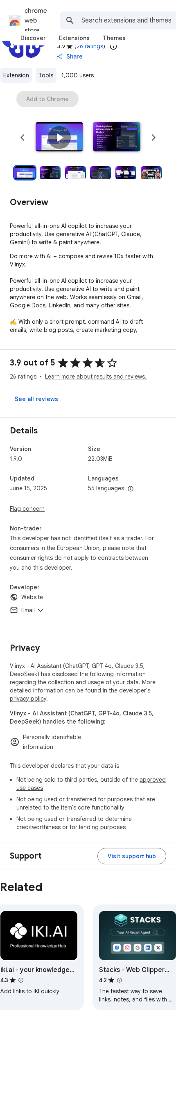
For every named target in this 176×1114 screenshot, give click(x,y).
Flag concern (27, 508)
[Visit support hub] (131, 856)
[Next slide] (153, 137)
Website (32, 597)
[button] (59, 137)
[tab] (33, 38)
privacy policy (28, 698)
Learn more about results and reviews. (96, 376)
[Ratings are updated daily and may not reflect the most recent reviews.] (113, 46)
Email (28, 610)
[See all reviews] (36, 399)
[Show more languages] (130, 489)
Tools (46, 75)
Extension (16, 75)
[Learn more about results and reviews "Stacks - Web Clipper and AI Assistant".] (119, 980)
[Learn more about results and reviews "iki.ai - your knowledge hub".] (21, 980)
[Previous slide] (22, 137)
